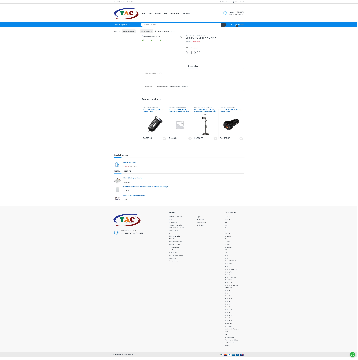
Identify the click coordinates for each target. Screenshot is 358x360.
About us (227, 216)
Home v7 (227, 307)
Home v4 (227, 290)
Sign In (242, 2)
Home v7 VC (228, 309)
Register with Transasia (232, 329)
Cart (226, 228)
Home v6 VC (228, 304)
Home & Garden (173, 230)
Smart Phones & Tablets (176, 255)
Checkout (228, 233)
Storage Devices (173, 261)
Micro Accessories (146, 31)
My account (228, 323)
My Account (228, 326)
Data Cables (172, 107)
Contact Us (186, 13)
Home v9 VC (228, 320)
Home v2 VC (228, 272)
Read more (164, 138)
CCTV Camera (173, 222)
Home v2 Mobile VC (231, 269)
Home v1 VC (228, 263)
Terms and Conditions (231, 340)
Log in (198, 216)
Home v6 (227, 301)
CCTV (170, 219)
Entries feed (200, 219)
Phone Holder (208, 107)
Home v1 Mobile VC (230, 261)
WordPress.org (201, 225)
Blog (226, 222)
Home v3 (227, 274)
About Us (158, 13)
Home (143, 13)
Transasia (118, 354)
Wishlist (227, 345)
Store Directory (175, 13)
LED (170, 233)
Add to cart (190, 138)
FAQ (165, 13)
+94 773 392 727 (138, 233)
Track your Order (230, 343)
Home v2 (227, 266)
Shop (236, 2)
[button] (181, 37)
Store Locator (226, 2)
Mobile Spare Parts (174, 244)
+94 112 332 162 (126, 233)
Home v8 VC (228, 315)
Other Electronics (174, 250)
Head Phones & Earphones (176, 228)
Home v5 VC (228, 298)
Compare (227, 239)
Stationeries (172, 258)
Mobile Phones (173, 239)
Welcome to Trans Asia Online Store (124, 2)
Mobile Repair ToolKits (175, 241)
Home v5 (227, 296)
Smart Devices (173, 252)
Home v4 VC (228, 293)
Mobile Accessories (128, 31)
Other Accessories (174, 247)
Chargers (145, 107)
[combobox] (181, 25)
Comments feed (201, 222)
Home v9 (227, 318)
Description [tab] (193, 66)
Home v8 (227, 312)
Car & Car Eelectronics (175, 216)
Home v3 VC (228, 282)
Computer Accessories (175, 225)
